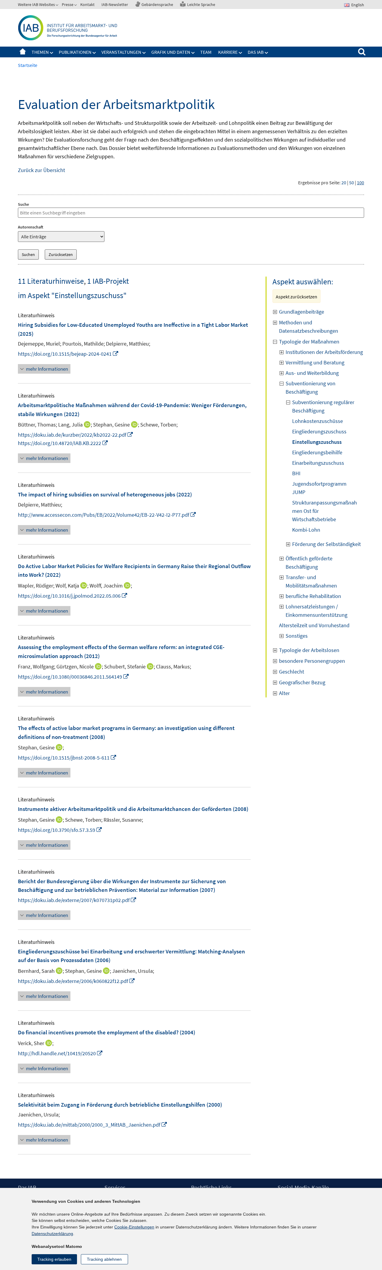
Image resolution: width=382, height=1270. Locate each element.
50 (351, 182)
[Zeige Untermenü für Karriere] (240, 52)
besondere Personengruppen (312, 660)
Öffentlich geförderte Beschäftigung (309, 562)
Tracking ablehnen (104, 1259)
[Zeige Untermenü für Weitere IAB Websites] (57, 5)
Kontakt (87, 4)
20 (343, 182)
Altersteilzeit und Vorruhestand (314, 625)
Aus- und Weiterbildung (312, 372)
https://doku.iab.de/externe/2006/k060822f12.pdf (76, 981)
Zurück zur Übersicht (41, 170)
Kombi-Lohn (306, 529)
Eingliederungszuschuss (319, 431)
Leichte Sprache (201, 4)
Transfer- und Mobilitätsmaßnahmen (311, 581)
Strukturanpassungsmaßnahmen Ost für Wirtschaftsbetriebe (324, 511)
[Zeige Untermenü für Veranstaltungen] (144, 52)
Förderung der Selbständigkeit (326, 544)
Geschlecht (291, 671)
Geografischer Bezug (302, 682)
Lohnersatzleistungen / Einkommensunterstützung (316, 610)
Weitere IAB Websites (36, 4)
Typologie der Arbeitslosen (309, 650)
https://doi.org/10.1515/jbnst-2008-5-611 (67, 757)
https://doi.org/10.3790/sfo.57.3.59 (60, 829)
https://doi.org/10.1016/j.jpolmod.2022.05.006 (73, 595)
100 (360, 182)
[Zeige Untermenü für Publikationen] (94, 52)
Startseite (22, 52)
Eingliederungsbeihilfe (317, 452)
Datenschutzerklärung (52, 1233)
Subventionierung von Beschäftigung (310, 387)
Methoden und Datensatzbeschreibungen (308, 326)
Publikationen (75, 52)
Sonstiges (297, 635)
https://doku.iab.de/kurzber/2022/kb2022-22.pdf (75, 434)
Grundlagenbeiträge (302, 311)
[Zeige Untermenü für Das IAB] (266, 52)
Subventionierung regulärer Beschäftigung (323, 406)
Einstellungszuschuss (317, 441)
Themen (40, 52)
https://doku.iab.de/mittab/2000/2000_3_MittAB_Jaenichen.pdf (92, 1124)
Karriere (228, 52)
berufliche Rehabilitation (313, 596)
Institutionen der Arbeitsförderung (324, 352)
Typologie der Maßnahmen (309, 341)
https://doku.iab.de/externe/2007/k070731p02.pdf (77, 900)
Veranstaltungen (121, 52)
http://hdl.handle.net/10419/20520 (60, 1053)
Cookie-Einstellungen (134, 1227)
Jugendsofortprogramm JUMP (319, 488)
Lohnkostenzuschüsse (317, 421)
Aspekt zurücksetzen (296, 297)
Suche (23, 204)
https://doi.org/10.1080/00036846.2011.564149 (73, 676)
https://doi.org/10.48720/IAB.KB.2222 (63, 443)
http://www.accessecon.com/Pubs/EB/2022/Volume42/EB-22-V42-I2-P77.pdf (107, 514)
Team (206, 52)
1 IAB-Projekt (108, 281)
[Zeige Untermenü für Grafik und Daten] (193, 52)
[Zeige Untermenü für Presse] (76, 5)
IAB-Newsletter (114, 4)
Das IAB (256, 52)
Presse (67, 4)
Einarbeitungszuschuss (318, 462)
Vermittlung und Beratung (315, 362)
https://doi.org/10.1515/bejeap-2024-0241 (68, 353)
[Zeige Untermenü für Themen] (51, 52)
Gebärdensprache (157, 4)
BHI (296, 473)
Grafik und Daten (170, 52)
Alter (284, 693)
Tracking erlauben (54, 1259)
